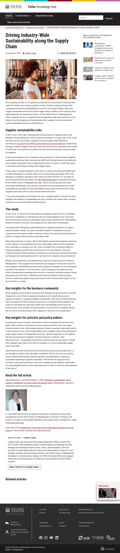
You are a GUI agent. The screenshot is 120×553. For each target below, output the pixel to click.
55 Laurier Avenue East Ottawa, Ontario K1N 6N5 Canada (19, 532)
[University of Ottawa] (107, 548)
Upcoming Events (45, 526)
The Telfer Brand (64, 513)
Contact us (14, 522)
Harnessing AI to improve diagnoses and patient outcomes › (104, 60)
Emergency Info (18, 549)
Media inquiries (16, 524)
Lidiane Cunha (30, 53)
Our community (84, 526)
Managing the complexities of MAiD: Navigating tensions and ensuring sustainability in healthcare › (104, 48)
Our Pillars (43, 509)
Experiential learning (44, 16)
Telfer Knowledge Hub (86, 523)
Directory (42, 513)
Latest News (43, 523)
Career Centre (64, 509)
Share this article (67, 53)
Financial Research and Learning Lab (91, 513)
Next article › (104, 486)
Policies (8, 549)
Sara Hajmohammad (47, 180)
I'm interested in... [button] (22, 16)
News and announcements (18, 22)
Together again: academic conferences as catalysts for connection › (104, 78)
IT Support (62, 526)
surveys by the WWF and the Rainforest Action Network (41, 143)
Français (109, 18)
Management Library (86, 509)
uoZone (61, 523)
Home (9, 16)
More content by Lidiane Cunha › (24, 467)
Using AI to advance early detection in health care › (104, 69)
